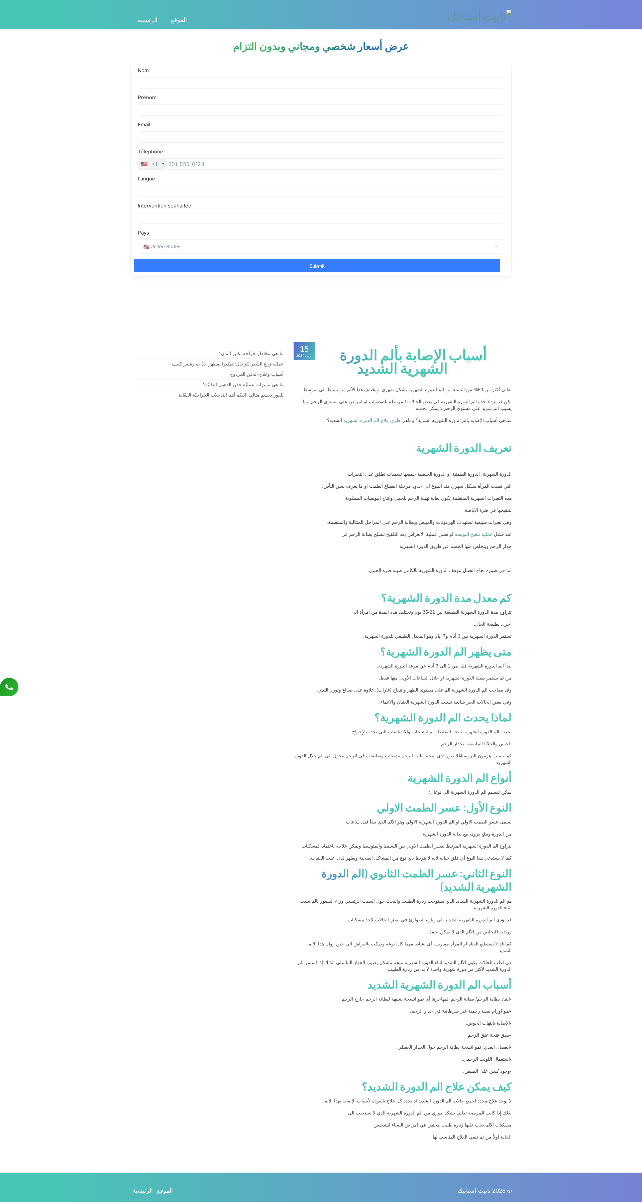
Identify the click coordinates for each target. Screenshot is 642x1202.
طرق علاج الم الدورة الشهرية (371, 420)
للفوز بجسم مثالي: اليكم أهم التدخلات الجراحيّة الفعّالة (231, 395)
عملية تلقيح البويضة (474, 534)
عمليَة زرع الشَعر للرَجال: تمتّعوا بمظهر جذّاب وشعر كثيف (228, 363)
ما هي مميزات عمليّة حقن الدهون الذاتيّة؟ (243, 384)
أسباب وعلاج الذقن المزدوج (257, 374)
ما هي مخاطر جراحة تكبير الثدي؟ (251, 353)
